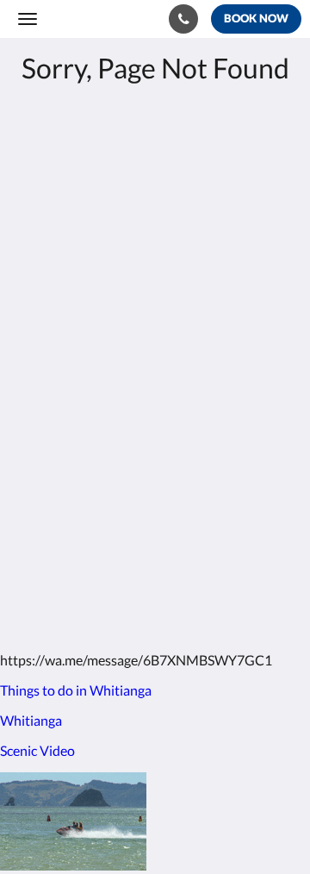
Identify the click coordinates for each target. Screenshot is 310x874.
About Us (45, 493)
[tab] (155, 392)
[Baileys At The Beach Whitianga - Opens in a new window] (82, 339)
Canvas (112, 604)
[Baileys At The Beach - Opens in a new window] (34, 339)
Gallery (38, 449)
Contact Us (50, 479)
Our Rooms (51, 435)
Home (35, 420)
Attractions (51, 464)
